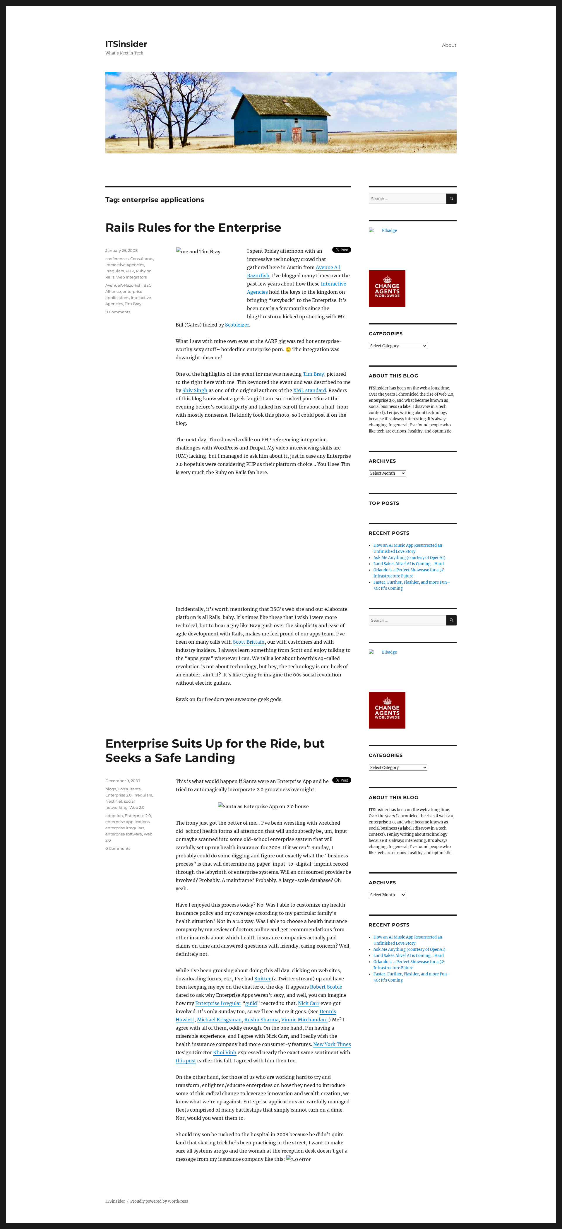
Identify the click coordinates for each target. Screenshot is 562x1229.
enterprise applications (127, 821)
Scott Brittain (249, 642)
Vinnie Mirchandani (304, 1020)
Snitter (262, 979)
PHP (130, 271)
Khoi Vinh (225, 1052)
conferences (116, 258)
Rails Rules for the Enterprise (193, 227)
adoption (114, 815)
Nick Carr (308, 1003)
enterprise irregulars (124, 827)
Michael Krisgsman (219, 1020)
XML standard (309, 390)
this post (186, 1061)
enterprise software (123, 834)
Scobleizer (237, 325)
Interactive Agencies (124, 264)
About (449, 45)
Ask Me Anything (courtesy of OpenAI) (409, 557)
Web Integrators (131, 277)
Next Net (113, 801)
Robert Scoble (326, 987)
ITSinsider (126, 44)
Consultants (141, 258)
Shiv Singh (195, 390)
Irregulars (114, 271)
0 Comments (117, 312)
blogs (110, 789)
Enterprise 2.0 (118, 795)
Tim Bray (313, 374)
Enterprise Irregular (218, 1003)
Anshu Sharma (261, 1020)
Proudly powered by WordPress (159, 1201)
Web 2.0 (137, 807)
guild (251, 1003)
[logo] (413, 246)
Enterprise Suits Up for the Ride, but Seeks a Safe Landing (215, 750)
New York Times (332, 1044)
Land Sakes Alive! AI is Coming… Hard (408, 563)
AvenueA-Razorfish (123, 285)
